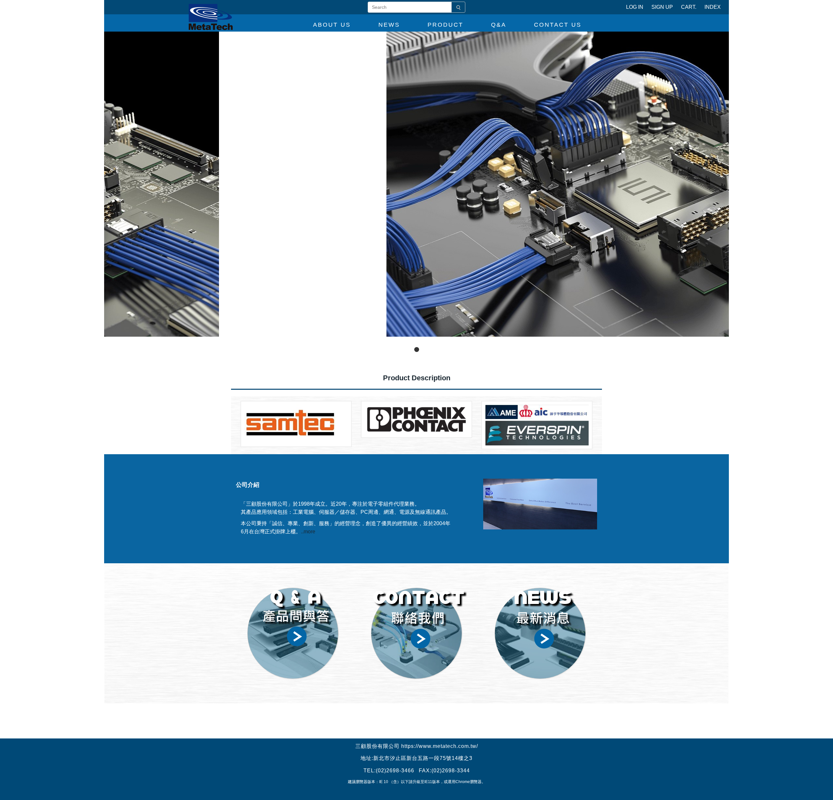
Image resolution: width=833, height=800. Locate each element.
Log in (634, 7)
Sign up (662, 7)
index (712, 7)
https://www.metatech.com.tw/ (439, 746)
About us (332, 24)
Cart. (688, 7)
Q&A (498, 24)
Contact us (557, 24)
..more (308, 531)
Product (445, 24)
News (389, 24)
